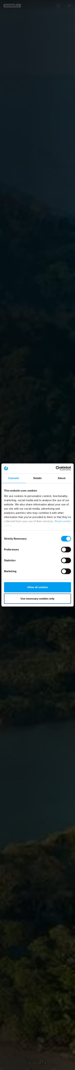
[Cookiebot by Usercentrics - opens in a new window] (55, 468)
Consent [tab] (13, 478)
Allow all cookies (37, 587)
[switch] (66, 549)
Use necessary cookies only (37, 598)
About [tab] (61, 478)
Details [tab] (37, 478)
